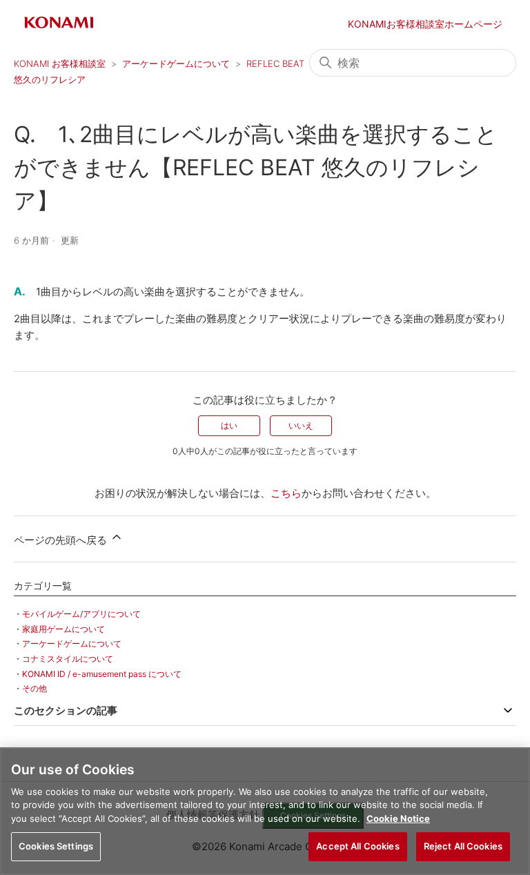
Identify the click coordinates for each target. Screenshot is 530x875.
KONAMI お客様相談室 (60, 63)
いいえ (300, 425)
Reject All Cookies (463, 846)
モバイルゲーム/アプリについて (81, 614)
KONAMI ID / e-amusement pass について (101, 674)
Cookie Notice (398, 818)
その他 (34, 688)
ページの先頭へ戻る (62, 540)
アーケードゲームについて (176, 63)
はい (229, 425)
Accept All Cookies (357, 846)
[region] (265, 811)
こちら (286, 493)
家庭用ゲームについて (63, 629)
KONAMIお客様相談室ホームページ (425, 24)
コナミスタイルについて (67, 658)
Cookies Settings (56, 846)
